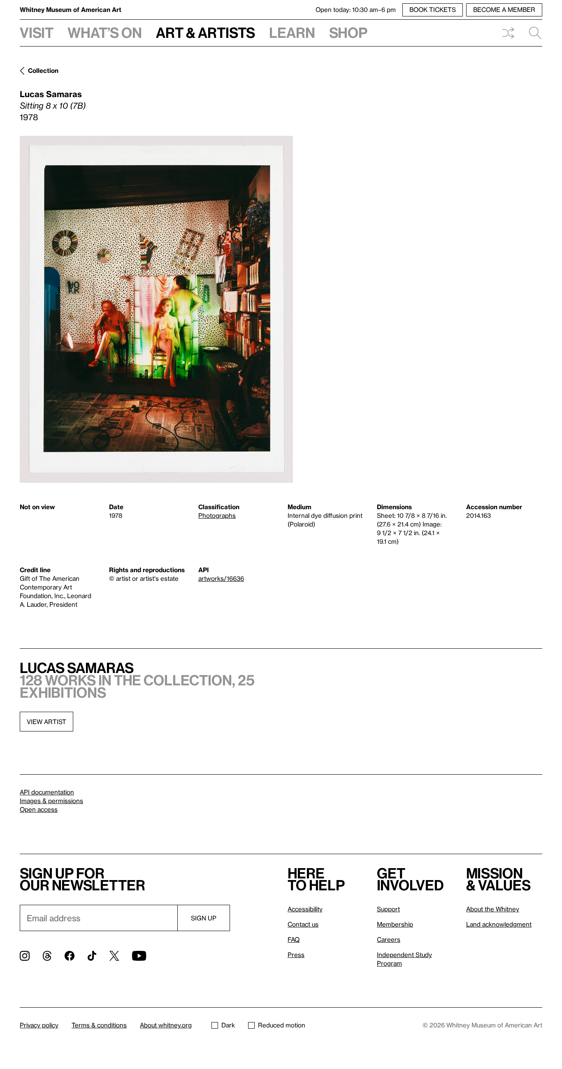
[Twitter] (114, 955)
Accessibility (305, 909)
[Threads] (47, 955)
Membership (395, 924)
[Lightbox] (156, 309)
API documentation (47, 792)
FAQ (294, 939)
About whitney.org (166, 1025)
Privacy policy (39, 1025)
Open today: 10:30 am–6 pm (356, 9)
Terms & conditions (99, 1025)
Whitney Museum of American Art (70, 9)
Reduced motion (281, 1025)
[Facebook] (69, 955)
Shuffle (508, 33)
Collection (43, 70)
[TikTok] (92, 955)
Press (296, 954)
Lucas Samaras (51, 94)
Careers (388, 939)
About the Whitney (492, 909)
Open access (39, 809)
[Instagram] (24, 955)
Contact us (303, 924)
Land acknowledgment (499, 924)
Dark (228, 1025)
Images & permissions (51, 800)
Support (388, 909)
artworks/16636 (221, 578)
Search (532, 33)
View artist (46, 721)
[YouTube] (139, 955)
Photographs (217, 515)
